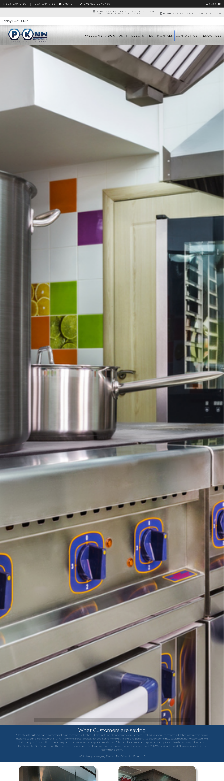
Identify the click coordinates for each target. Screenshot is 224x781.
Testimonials (160, 35)
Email (67, 3)
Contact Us (187, 35)
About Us (114, 35)
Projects (135, 35)
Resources (211, 35)
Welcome (94, 35)
